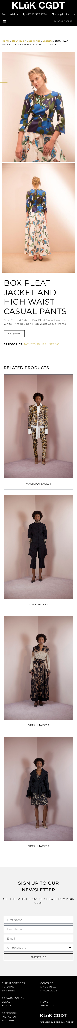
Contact (46, 983)
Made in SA (48, 986)
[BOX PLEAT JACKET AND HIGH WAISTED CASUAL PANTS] (38, 107)
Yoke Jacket (38, 604)
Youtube (8, 1020)
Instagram (10, 1016)
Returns (8, 986)
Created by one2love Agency (57, 1022)
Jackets (48, 40)
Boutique (18, 40)
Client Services (13, 983)
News (44, 1001)
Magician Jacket (38, 483)
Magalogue (48, 990)
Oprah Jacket (38, 725)
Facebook (9, 1013)
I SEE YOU (54, 344)
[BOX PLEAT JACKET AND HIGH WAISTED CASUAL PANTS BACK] (38, 218)
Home (6, 40)
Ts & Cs (6, 1005)
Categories (34, 40)
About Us (47, 1005)
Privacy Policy (13, 998)
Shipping (8, 990)
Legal (6, 1001)
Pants (41, 344)
